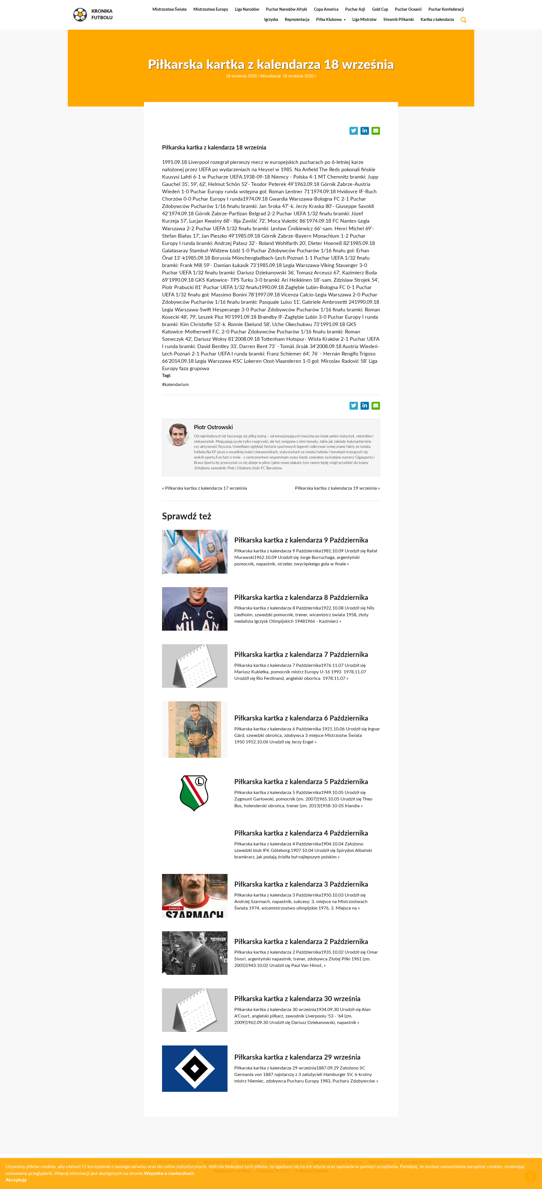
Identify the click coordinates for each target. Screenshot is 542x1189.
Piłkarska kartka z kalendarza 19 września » (337, 488)
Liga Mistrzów (364, 20)
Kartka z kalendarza (437, 20)
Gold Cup (380, 10)
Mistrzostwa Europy (210, 10)
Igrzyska (271, 20)
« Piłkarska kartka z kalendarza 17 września (204, 488)
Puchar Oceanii (408, 10)
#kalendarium (175, 384)
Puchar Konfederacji (446, 10)
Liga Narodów (247, 10)
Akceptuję (16, 1180)
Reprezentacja (297, 20)
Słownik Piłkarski (398, 20)
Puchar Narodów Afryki (286, 10)
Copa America (326, 10)
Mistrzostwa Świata (169, 10)
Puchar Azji (355, 10)
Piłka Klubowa (329, 20)
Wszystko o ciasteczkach (169, 1173)
